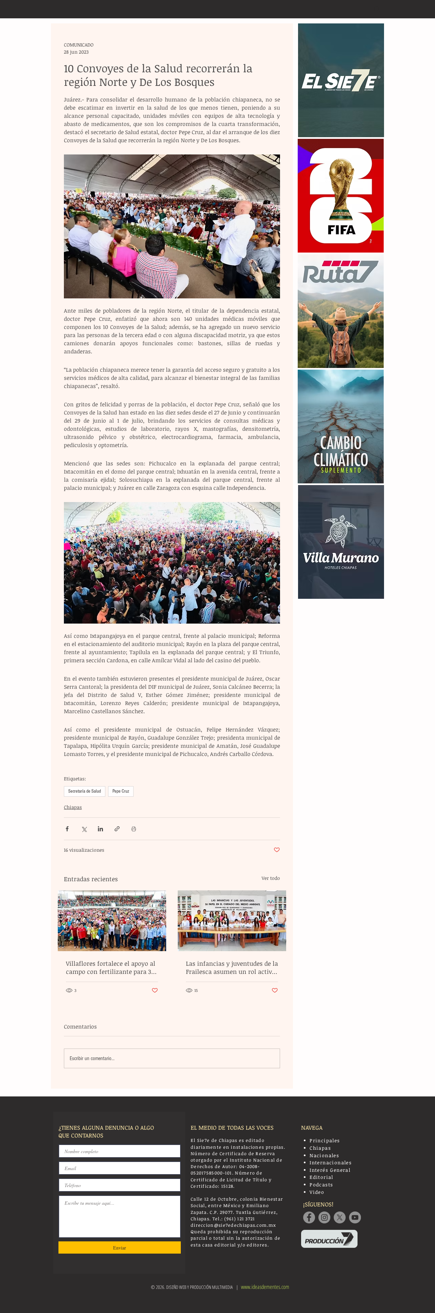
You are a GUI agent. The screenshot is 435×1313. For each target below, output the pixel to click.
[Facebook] (309, 1217)
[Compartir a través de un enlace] (117, 829)
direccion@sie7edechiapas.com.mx (233, 1225)
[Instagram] (324, 1217)
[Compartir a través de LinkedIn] (100, 829)
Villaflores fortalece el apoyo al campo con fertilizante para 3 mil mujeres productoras (110, 967)
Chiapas (73, 807)
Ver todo (271, 878)
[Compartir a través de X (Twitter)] (84, 829)
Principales (325, 1140)
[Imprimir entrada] (133, 829)
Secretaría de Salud (84, 791)
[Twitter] (340, 1217)
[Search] (377, 9)
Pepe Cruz (120, 791)
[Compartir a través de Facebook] (67, 829)
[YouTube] (355, 1217)
